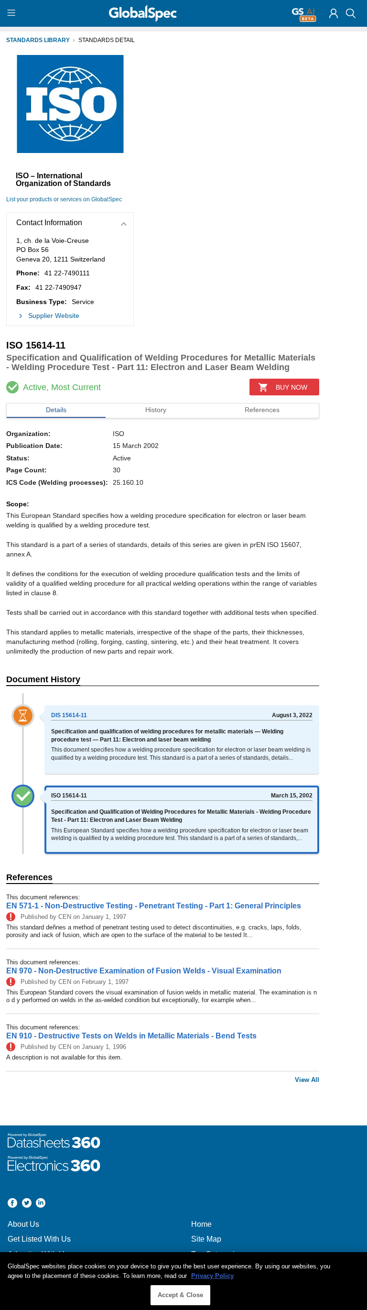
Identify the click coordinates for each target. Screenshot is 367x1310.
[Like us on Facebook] (12, 1204)
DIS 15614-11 (69, 715)
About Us (23, 1224)
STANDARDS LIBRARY (38, 40)
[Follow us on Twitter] (27, 1204)
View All (307, 1079)
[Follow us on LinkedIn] (40, 1204)
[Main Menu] (12, 13)
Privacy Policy (212, 1275)
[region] (183, 1281)
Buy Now (291, 387)
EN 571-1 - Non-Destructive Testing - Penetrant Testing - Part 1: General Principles (153, 906)
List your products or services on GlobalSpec (64, 199)
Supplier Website (53, 315)
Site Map (206, 1239)
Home (201, 1224)
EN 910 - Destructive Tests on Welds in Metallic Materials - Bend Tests (131, 1036)
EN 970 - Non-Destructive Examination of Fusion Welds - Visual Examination (143, 971)
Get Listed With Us (39, 1239)
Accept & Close (181, 1295)
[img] (333, 13)
